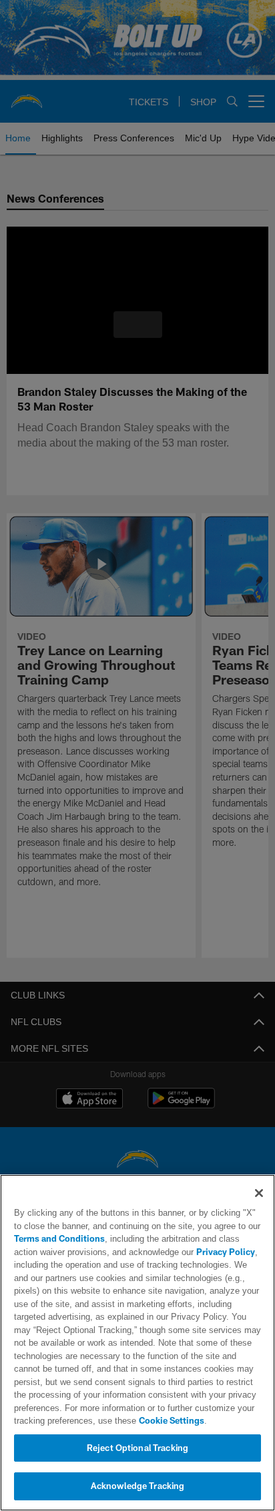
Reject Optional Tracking (137, 1447)
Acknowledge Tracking (138, 1485)
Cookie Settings (134, 1420)
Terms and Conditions (59, 1238)
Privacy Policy (195, 1251)
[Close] (259, 1193)
